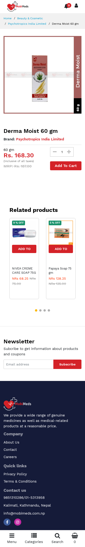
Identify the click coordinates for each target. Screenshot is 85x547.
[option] (42, 75)
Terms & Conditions (20, 481)
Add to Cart (24, 250)
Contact (10, 450)
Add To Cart (66, 165)
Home (8, 18)
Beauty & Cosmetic (29, 18)
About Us (11, 442)
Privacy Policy (15, 474)
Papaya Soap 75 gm (60, 270)
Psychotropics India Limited (26, 23)
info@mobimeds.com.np (24, 513)
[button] (36, 310)
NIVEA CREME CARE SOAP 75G (24, 270)
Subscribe (67, 364)
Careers (10, 457)
